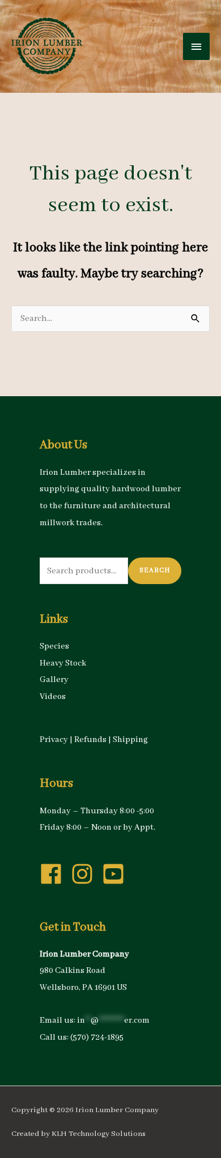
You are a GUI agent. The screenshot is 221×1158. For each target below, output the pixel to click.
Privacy (54, 740)
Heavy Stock (63, 663)
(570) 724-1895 (97, 1037)
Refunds (90, 740)
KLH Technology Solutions (99, 1134)
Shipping (130, 740)
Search (154, 570)
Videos (53, 697)
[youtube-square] (116, 874)
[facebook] (54, 874)
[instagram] (85, 874)
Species (54, 646)
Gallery (54, 680)
